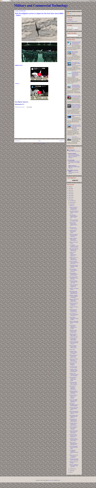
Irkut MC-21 (72, 205)
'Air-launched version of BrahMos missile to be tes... (74, 266)
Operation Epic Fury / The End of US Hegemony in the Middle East (74, 162)
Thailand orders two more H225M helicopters (73, 428)
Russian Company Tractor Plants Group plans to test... (74, 262)
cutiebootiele (51, 480)
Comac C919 (74, 136)
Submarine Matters (72, 153)
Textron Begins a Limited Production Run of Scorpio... (74, 274)
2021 (70, 190)
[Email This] (27, 107)
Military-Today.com (72, 165)
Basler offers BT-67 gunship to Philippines (73, 363)
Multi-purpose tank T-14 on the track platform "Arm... (74, 356)
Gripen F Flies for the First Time (74, 151)
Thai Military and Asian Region (73, 171)
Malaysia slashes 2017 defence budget (73, 231)
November (72, 202)
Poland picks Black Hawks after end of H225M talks (74, 392)
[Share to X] (29, 107)
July (71, 472)
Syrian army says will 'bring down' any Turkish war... (74, 304)
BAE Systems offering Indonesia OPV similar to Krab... (74, 249)
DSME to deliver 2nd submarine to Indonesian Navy (74, 258)
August (71, 470)
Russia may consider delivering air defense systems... (74, 360)
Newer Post (17, 140)
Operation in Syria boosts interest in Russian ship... (73, 331)
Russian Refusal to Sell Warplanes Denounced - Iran (73, 310)
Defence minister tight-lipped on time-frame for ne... (74, 322)
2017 (70, 197)
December (72, 200)
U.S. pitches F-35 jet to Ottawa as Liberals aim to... (74, 212)
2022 (70, 188)
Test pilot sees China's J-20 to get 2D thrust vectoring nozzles (76, 42)
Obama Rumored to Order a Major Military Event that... (74, 335)
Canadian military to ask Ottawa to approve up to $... (73, 424)
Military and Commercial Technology (41, 5)
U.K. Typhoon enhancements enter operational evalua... (74, 246)
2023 (70, 186)
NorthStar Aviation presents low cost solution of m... (73, 435)
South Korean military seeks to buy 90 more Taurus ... (74, 431)
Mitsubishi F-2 (19, 104)
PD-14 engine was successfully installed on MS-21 (76, 63)
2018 (70, 195)
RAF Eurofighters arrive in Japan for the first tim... (73, 270)
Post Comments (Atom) (41, 143)
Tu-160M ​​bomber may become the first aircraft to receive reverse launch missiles (76, 74)
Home (39, 140)
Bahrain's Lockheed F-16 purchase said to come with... (74, 465)
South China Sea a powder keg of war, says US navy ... (74, 439)
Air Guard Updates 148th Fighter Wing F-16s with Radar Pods (76, 86)
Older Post (62, 140)
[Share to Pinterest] (31, 107)
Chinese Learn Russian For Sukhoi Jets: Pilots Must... (74, 374)
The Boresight (71, 160)
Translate (76, 29)
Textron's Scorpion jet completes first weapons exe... (74, 285)
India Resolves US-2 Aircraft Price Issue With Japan (74, 278)
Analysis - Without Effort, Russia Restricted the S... (73, 239)
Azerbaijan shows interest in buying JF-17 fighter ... (73, 352)
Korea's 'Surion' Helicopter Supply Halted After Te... (73, 443)
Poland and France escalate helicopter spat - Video (74, 281)
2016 (70, 199)
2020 (70, 192)
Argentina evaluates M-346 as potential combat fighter (74, 296)
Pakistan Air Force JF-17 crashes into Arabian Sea (74, 456)
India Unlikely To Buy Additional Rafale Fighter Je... (74, 416)
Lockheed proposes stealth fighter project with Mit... (73, 338)
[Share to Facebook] (30, 107)
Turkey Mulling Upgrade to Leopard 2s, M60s (74, 318)
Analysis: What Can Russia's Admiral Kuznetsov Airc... (73, 208)
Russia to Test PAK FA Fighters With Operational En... (74, 300)
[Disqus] (39, 123)
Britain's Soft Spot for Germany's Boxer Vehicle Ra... (74, 235)
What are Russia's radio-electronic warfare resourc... (73, 346)
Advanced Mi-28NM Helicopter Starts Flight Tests (73, 400)
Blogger (59, 480)
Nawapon (70, 19)
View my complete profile (72, 21)
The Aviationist (71, 150)
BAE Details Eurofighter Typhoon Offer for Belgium (74, 404)
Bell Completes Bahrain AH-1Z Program (75, 52)
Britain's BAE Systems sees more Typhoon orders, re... (74, 412)
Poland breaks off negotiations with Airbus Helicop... (73, 420)
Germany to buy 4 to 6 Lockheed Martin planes (74, 408)
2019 (70, 193)
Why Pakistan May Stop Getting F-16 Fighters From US (73, 292)
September (72, 468)
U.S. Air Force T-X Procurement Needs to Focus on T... (74, 314)
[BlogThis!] (28, 107)
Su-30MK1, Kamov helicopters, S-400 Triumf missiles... (74, 370)
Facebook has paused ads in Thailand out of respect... (74, 342)
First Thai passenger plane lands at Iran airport (74, 447)
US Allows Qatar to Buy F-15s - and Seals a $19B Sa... (74, 383)
